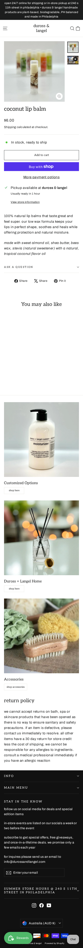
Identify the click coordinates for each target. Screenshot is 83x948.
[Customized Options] (41, 439)
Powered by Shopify (54, 943)
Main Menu (16, 787)
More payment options (41, 177)
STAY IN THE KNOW (23, 801)
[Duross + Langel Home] (41, 537)
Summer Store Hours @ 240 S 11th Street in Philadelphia (40, 890)
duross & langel (41, 28)
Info (9, 776)
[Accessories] (41, 636)
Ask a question (18, 267)
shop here (14, 490)
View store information (25, 202)
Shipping (10, 127)
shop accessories (16, 687)
